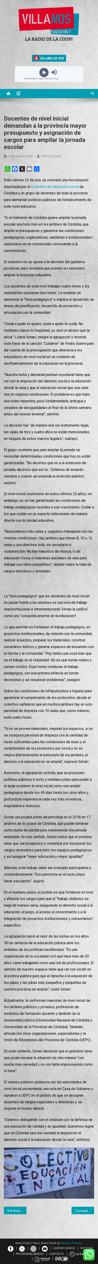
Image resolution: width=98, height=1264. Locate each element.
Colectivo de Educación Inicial (55, 187)
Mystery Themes (71, 1243)
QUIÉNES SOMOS (64, 1248)
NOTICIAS (86, 1248)
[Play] (44, 72)
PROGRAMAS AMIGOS (30, 1254)
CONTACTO (56, 1254)
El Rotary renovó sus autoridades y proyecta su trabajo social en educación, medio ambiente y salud (18, 1211)
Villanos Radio (51, 156)
